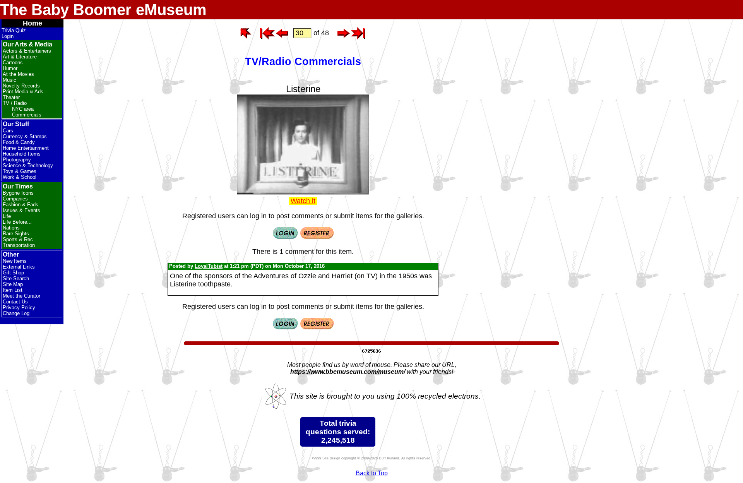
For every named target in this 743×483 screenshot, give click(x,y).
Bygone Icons (18, 193)
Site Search (16, 278)
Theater (11, 97)
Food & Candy (19, 142)
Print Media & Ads (23, 91)
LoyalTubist (209, 266)
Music (9, 80)
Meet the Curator (21, 296)
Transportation (19, 245)
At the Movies (18, 74)
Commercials (26, 115)
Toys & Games (19, 171)
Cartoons (13, 62)
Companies (15, 199)
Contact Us (15, 302)
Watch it (303, 201)
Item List (12, 290)
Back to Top (372, 473)
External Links (19, 267)
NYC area (23, 109)
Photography (17, 160)
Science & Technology (28, 165)
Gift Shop (13, 273)
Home (32, 23)
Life (7, 216)
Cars (8, 131)
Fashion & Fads (20, 204)
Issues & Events (21, 210)
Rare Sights (16, 233)
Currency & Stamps (25, 136)
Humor (10, 68)
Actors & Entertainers (27, 51)
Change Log (16, 313)
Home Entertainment (26, 148)
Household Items (22, 154)
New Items (15, 261)
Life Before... (17, 222)
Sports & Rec (18, 239)
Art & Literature (20, 57)
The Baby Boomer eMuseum (103, 9)
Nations (11, 228)
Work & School (19, 177)
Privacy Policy (19, 307)
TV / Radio (15, 103)
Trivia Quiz (14, 30)
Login (8, 36)
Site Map (13, 284)
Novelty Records (21, 86)
